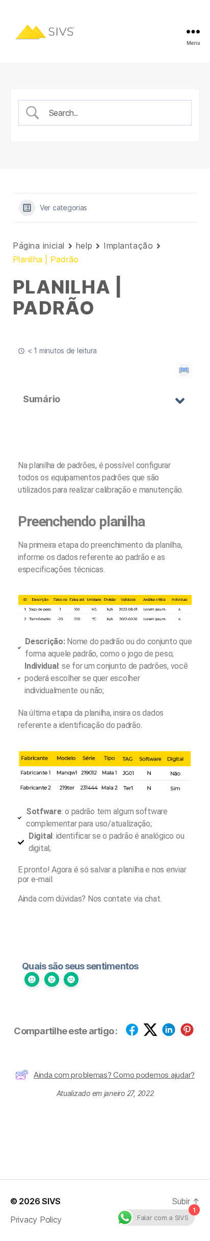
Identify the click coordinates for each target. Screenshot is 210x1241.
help (84, 245)
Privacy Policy (36, 1219)
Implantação (128, 245)
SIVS (51, 1201)
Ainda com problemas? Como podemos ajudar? (114, 1075)
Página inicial (39, 245)
